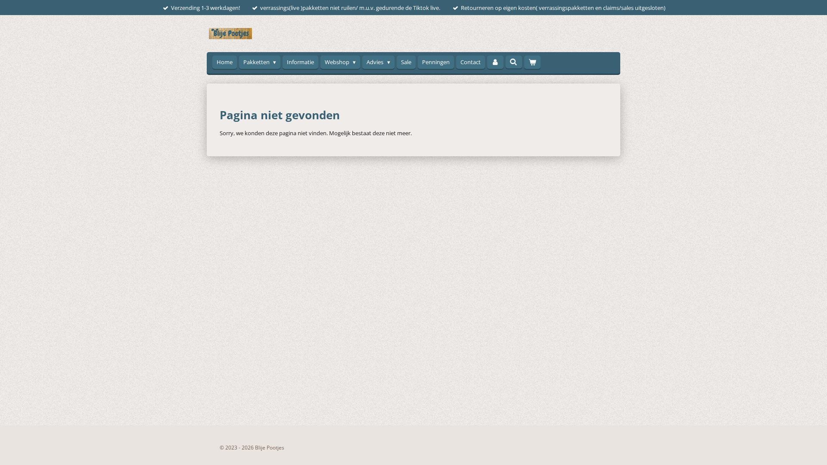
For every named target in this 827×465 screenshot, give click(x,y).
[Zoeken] (514, 62)
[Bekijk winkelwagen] (532, 62)
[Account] (495, 62)
